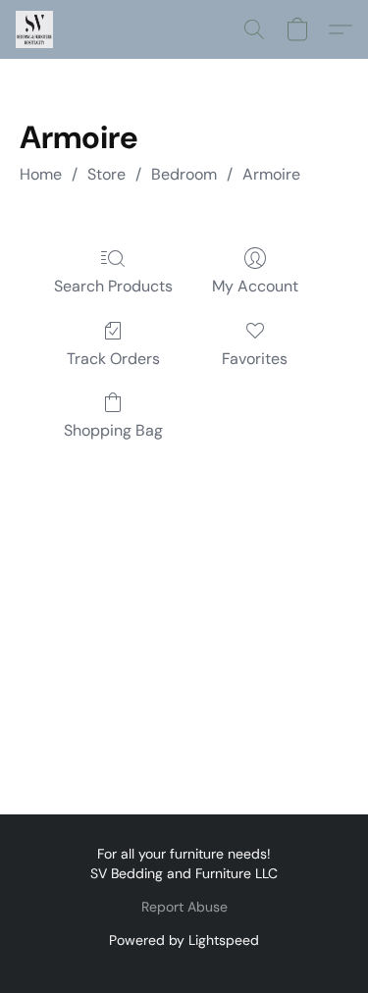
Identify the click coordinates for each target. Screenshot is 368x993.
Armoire (271, 174)
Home (41, 174)
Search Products (113, 286)
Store (106, 174)
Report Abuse (184, 906)
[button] (35, 29)
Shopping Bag (113, 430)
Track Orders (113, 358)
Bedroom (184, 174)
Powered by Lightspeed (184, 940)
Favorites (255, 358)
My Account (255, 286)
